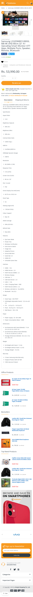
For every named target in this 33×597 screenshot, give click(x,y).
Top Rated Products (9, 451)
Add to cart (17, 83)
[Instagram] (18, 569)
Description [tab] (8, 100)
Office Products (7, 372)
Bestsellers (5, 412)
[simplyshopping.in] (11, 2)
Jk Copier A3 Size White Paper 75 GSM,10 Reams (21, 379)
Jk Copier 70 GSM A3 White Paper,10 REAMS (20, 400)
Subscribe (16, 555)
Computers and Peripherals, (17, 65)
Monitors (5, 66)
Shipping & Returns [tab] (22, 100)
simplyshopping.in (5, 39)
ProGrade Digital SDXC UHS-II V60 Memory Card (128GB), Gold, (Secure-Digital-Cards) (22, 480)
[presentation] (2, 534)
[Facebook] (11, 569)
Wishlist (6, 61)
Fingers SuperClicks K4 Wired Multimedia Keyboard (20, 429)
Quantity (3, 76)
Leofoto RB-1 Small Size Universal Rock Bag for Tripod (22, 419)
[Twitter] (14, 569)
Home (3, 8)
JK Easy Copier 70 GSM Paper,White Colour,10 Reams (20, 390)
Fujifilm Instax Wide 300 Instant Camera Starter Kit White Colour (21, 458)
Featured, (28, 65)
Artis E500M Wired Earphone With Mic (20, 440)
